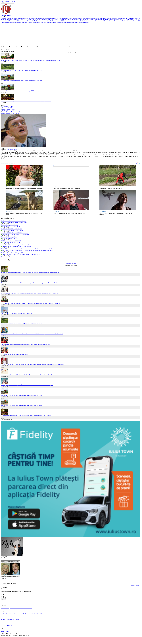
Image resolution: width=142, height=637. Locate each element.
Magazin (11, 613)
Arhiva (5, 1)
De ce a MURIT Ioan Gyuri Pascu (9, 237)
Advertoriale (39, 613)
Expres (7, 613)
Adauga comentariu (5, 257)
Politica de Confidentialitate (25, 608)
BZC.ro (6, 15)
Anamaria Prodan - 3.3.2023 (7, 110)
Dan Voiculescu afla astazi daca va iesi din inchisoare (13, 221)
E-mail (15, 149)
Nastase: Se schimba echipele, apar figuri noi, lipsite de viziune (15, 245)
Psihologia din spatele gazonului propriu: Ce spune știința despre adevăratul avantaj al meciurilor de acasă (114, 20)
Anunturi (13, 1)
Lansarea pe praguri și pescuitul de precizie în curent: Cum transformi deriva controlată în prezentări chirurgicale (27, 385)
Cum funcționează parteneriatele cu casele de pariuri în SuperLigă (109, 19)
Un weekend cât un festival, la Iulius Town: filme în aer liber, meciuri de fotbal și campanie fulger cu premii (26, 101)
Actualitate (3, 613)
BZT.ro (2, 15)
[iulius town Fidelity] (70, 536)
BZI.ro (8, 619)
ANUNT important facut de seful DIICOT (11, 241)
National (24, 613)
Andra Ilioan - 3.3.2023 (6, 107)
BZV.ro (10, 15)
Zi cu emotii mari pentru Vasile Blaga (9, 225)
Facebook (11, 149)
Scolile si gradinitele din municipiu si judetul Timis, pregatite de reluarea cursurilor (20, 253)
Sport (20, 613)
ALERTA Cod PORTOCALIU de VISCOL (11, 229)
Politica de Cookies (14, 608)
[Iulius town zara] (12, 555)
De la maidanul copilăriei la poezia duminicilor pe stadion (14, 354)
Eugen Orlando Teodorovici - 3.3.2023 (10, 113)
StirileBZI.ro (4, 619)
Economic (16, 613)
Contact (9, 1)
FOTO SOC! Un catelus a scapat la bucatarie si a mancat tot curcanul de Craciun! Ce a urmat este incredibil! (26, 249)
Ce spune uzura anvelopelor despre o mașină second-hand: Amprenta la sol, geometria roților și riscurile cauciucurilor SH (87, 18)
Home (2, 1)
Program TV (7, 631)
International (29, 613)
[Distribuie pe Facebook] (1, 62)
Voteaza (3, 599)
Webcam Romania (14, 619)
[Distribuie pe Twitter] (2, 62)
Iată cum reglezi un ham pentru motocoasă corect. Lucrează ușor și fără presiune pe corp (21, 70)
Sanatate (34, 613)
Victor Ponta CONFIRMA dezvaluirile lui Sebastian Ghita (14, 233)
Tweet (7, 149)
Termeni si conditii (5, 608)
